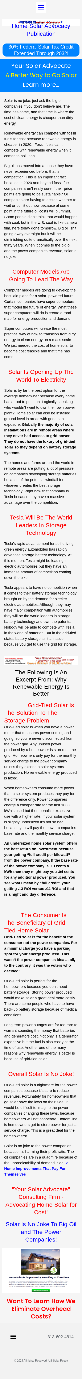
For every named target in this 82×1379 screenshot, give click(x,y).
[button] (41, 7)
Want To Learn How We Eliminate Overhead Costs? (41, 1309)
